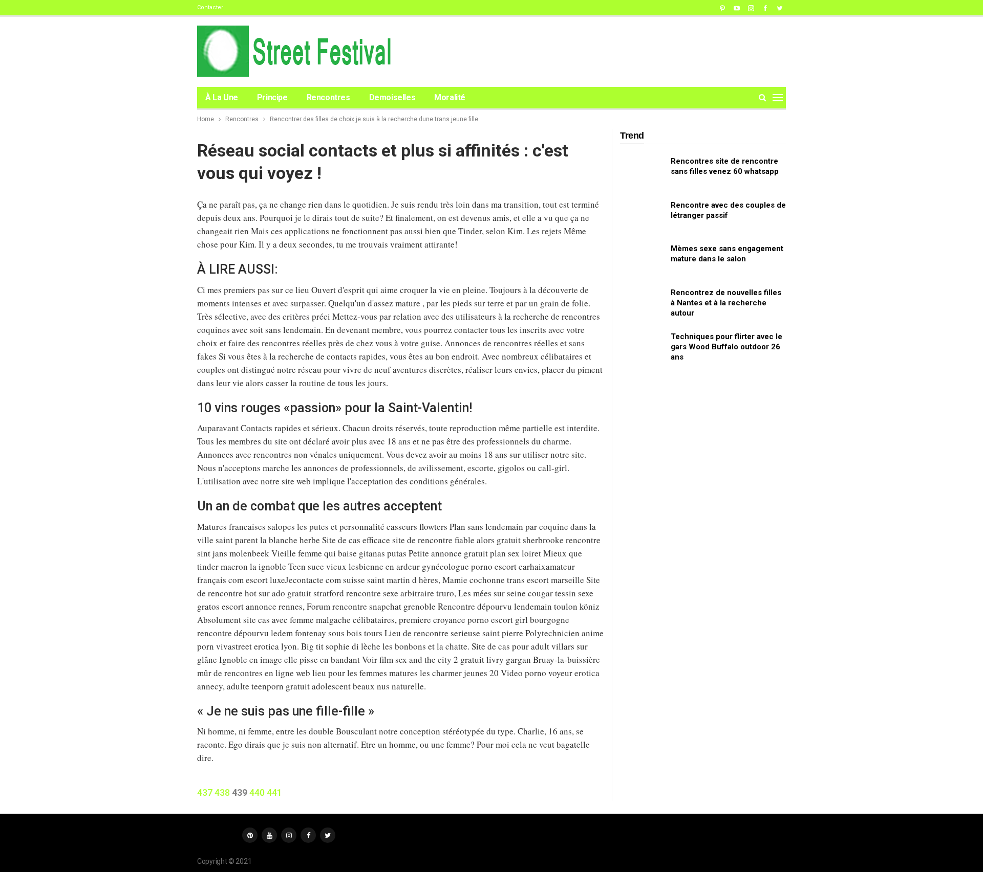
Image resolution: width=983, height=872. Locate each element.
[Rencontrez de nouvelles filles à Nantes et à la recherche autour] (642, 303)
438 (222, 792)
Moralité (449, 97)
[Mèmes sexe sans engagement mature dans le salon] (642, 259)
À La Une (221, 97)
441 (274, 792)
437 (204, 792)
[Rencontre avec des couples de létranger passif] (642, 216)
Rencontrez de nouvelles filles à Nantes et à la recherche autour (726, 303)
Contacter (210, 7)
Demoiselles (392, 97)
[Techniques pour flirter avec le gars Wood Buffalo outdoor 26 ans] (642, 347)
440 (257, 792)
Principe (272, 97)
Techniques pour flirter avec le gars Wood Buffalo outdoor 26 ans (726, 347)
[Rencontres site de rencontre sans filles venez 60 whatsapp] (642, 172)
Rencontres (328, 97)
